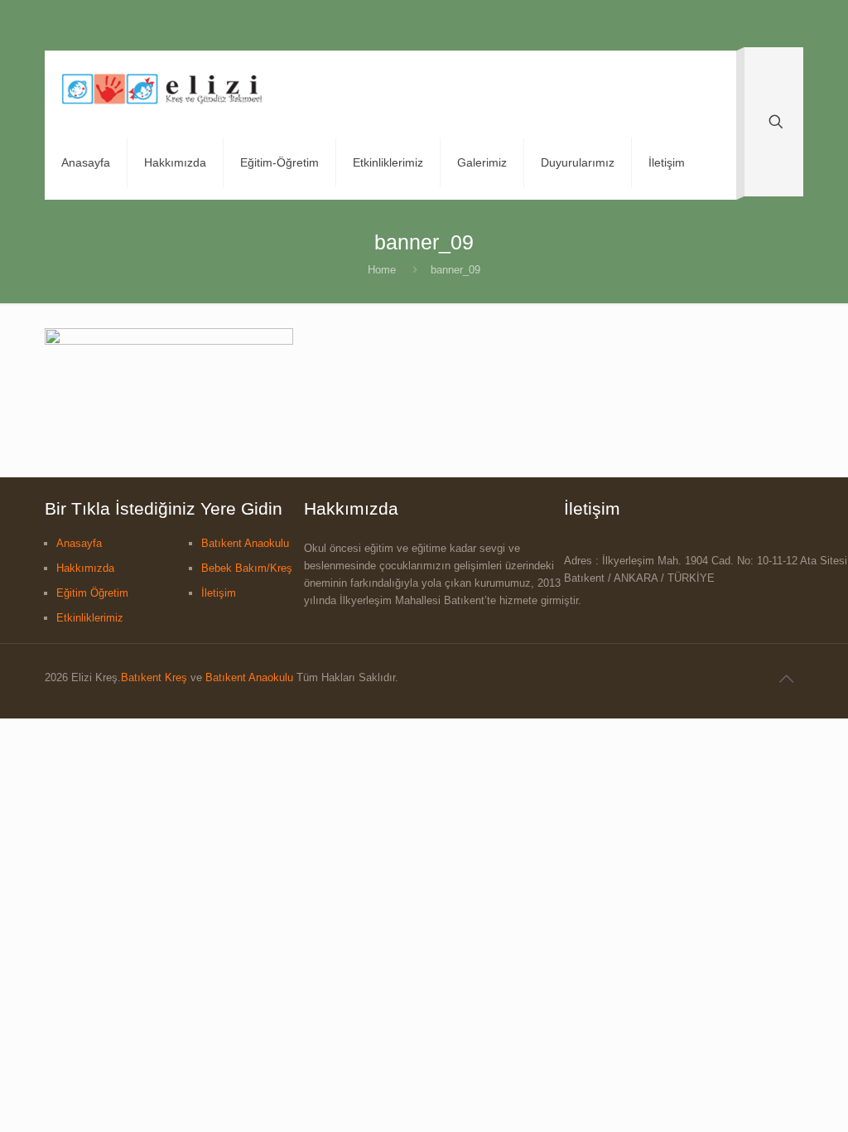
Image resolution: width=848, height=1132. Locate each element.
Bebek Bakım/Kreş (246, 568)
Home (382, 270)
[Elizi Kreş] (161, 88)
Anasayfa (79, 543)
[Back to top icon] (785, 678)
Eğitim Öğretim (92, 593)
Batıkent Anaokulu (245, 543)
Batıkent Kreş (154, 677)
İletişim (218, 593)
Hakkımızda (85, 568)
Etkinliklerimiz (89, 618)
